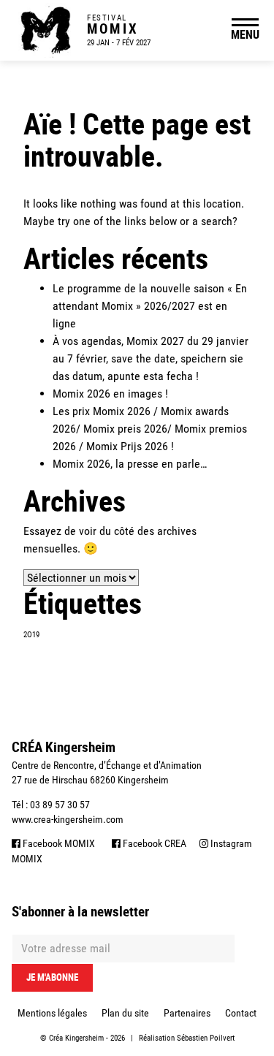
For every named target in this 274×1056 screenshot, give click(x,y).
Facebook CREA (153, 843)
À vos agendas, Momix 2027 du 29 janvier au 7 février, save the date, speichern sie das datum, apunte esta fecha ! (150, 358)
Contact (240, 1013)
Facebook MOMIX (57, 843)
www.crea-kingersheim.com (67, 819)
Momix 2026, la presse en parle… (130, 464)
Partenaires (187, 1013)
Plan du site (125, 1013)
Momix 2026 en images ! (110, 393)
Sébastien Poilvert (206, 1038)
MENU (245, 34)
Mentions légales (52, 1013)
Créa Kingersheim (76, 1038)
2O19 (31, 634)
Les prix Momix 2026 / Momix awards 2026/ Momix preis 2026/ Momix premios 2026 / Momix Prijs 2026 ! (150, 428)
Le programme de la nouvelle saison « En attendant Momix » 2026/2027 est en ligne (150, 305)
